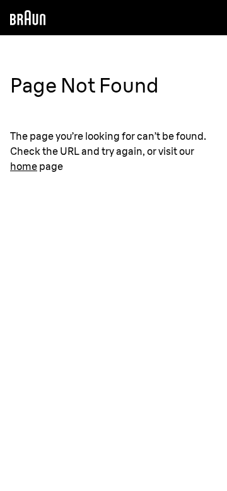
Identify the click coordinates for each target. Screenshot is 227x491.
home (23, 166)
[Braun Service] (27, 17)
